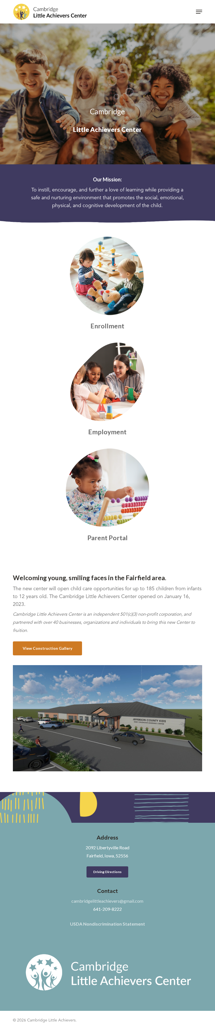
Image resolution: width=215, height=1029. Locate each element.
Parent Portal (107, 538)
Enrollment (107, 326)
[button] (199, 12)
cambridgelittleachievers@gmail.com (107, 901)
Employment (107, 432)
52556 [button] (107, 851)
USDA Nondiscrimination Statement (107, 923)
